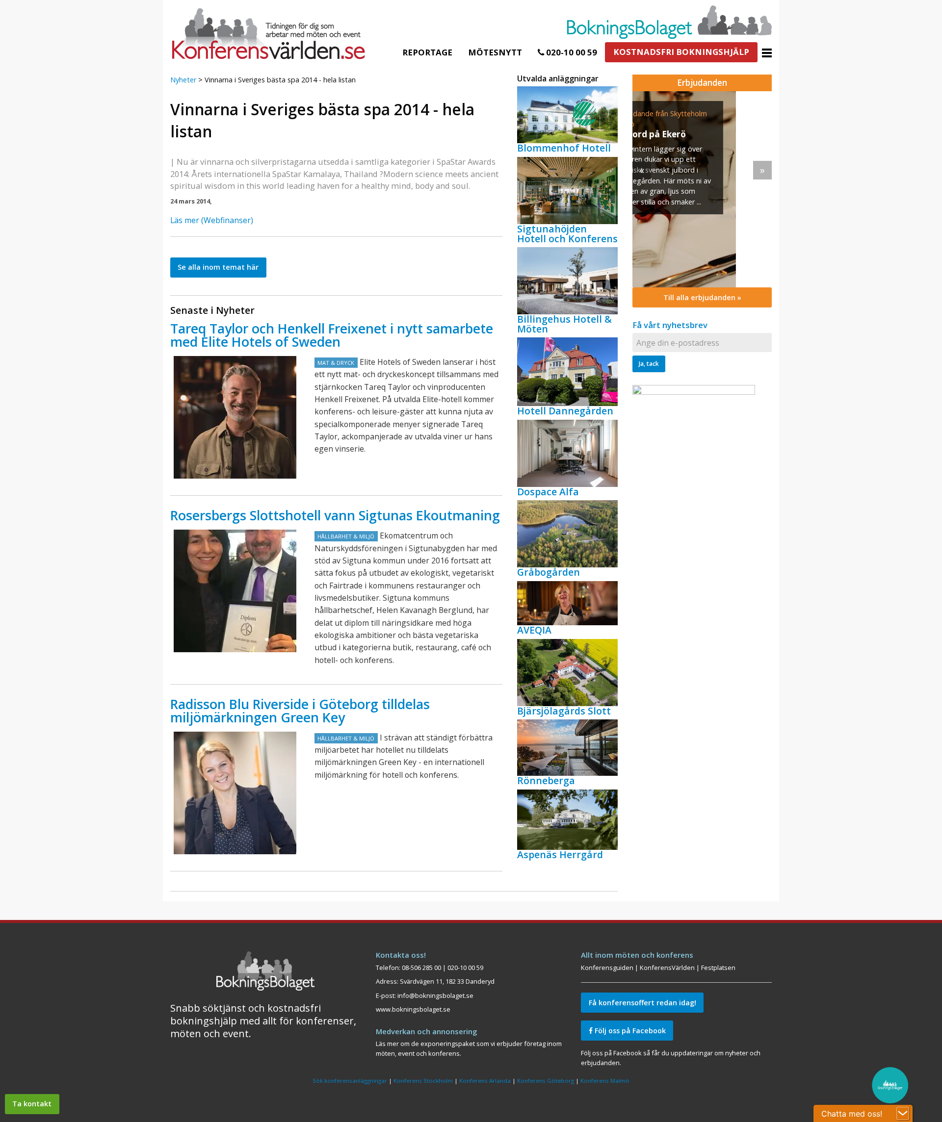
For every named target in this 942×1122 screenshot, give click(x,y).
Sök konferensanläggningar (350, 1080)
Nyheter (183, 79)
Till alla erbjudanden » (702, 297)
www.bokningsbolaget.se (413, 1009)
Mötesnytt (495, 52)
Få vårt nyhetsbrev (669, 325)
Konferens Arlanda (485, 1080)
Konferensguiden (607, 967)
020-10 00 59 (570, 52)
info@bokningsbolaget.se (435, 995)
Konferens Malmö (604, 1080)
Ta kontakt (32, 1103)
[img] (702, 189)
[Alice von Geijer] (235, 793)
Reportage (427, 52)
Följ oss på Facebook (629, 1030)
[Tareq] (235, 417)
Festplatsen (718, 967)
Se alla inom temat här (218, 267)
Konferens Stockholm (423, 1080)
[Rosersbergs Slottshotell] (235, 591)
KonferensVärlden (667, 967)
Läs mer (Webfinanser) (211, 220)
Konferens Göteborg (545, 1080)
